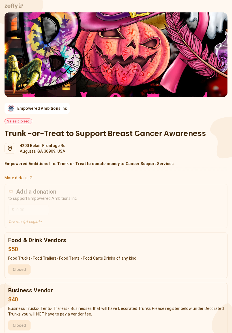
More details (16, 178)
